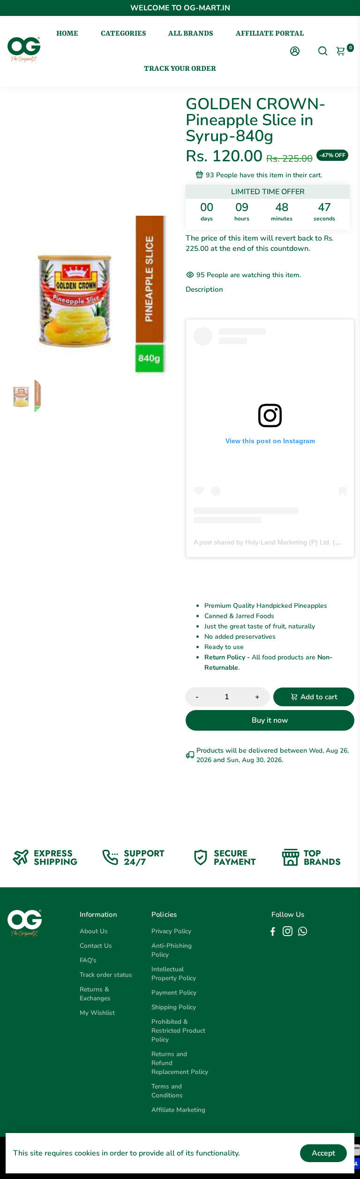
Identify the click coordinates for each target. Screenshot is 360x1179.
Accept (323, 1153)
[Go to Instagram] (287, 932)
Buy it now (270, 720)
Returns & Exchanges (95, 994)
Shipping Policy (173, 1007)
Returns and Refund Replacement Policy (179, 1063)
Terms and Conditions (167, 1091)
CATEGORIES (123, 34)
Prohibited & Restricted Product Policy (178, 1030)
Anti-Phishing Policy (171, 950)
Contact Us (96, 945)
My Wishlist (97, 1012)
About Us (94, 931)
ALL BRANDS (190, 34)
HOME (67, 34)
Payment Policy (173, 992)
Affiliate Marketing (178, 1109)
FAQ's (88, 960)
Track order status (106, 974)
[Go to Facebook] (273, 932)
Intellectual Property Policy (173, 973)
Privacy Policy (171, 931)
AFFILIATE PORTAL (270, 34)
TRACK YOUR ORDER (180, 69)
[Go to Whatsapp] (302, 932)
